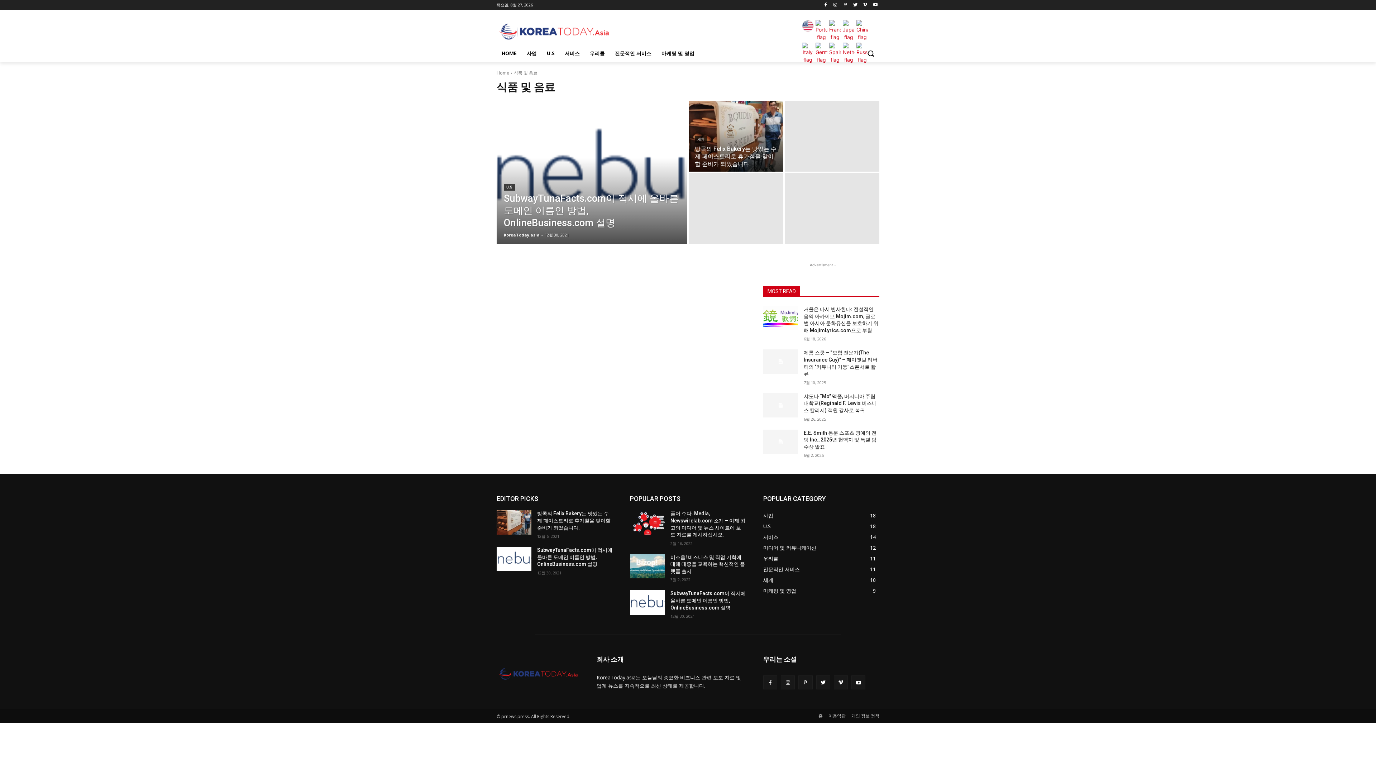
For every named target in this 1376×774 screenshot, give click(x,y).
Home (503, 73)
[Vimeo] (865, 5)
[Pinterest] (845, 5)
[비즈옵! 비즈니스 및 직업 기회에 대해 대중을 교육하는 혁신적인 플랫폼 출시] (647, 566)
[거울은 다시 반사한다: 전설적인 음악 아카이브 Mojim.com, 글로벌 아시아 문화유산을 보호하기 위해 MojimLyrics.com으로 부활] (780, 318)
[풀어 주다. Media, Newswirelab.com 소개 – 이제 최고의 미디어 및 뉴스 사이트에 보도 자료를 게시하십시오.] (647, 522)
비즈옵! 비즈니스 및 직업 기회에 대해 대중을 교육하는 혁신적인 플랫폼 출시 (707, 564)
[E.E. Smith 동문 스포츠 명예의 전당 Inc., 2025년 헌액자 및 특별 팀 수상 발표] (780, 442)
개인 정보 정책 (865, 716)
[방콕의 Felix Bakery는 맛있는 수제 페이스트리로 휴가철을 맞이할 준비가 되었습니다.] (736, 136)
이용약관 (837, 716)
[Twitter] (855, 5)
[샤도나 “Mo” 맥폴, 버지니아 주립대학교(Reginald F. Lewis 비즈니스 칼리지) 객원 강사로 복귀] (780, 405)
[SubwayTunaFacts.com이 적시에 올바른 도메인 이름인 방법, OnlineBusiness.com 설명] (592, 172)
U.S (509, 187)
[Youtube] (875, 5)
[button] (870, 53)
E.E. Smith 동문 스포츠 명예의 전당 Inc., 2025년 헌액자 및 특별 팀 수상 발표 (840, 440)
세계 (700, 139)
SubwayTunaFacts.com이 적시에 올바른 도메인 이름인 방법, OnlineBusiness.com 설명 (574, 557)
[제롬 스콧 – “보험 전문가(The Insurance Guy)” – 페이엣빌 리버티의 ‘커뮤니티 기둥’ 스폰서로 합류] (780, 361)
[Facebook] (825, 5)
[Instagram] (835, 5)
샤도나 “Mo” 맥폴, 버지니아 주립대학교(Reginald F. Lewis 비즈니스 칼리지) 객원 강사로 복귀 (840, 403)
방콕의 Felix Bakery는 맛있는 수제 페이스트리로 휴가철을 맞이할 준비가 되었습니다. (574, 520)
